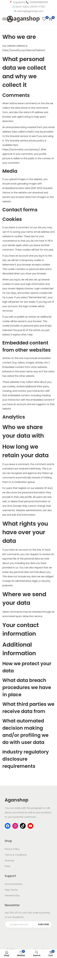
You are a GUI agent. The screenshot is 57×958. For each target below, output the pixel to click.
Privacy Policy (12, 849)
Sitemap (9, 860)
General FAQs (12, 895)
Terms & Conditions (16, 854)
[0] (44, 19)
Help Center (11, 889)
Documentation (13, 884)
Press (7, 866)
